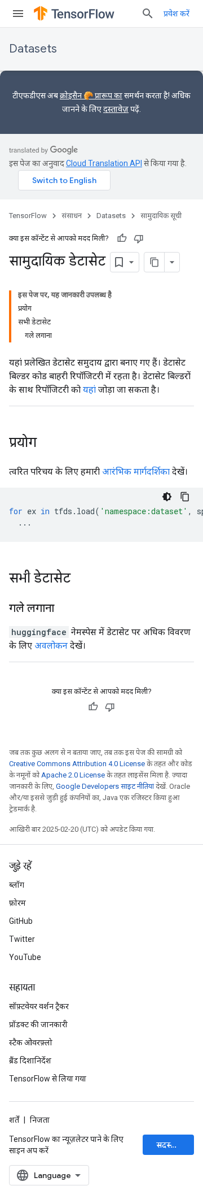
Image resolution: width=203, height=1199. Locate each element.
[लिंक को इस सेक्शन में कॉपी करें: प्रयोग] (48, 443)
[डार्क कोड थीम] (167, 497)
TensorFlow (28, 215)
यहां (89, 389)
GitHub (21, 921)
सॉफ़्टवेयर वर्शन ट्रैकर (39, 1006)
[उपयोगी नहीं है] (138, 238)
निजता (40, 1119)
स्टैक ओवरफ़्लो (30, 1042)
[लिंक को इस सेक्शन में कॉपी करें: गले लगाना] (65, 609)
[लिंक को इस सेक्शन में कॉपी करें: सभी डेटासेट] (81, 579)
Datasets (33, 49)
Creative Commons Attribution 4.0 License (77, 763)
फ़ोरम (17, 902)
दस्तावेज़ (116, 109)
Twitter (22, 939)
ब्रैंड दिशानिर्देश (30, 1060)
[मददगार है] (121, 238)
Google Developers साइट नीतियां (105, 786)
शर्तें (14, 1119)
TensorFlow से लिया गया (47, 1078)
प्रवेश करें (176, 13)
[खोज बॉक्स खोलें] (148, 13)
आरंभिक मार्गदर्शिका (136, 471)
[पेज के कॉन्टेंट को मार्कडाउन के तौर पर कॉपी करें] (154, 262)
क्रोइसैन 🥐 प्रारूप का (91, 95)
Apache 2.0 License (73, 775)
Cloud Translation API (104, 163)
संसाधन (71, 215)
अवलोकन (51, 645)
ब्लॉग (16, 884)
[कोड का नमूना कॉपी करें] (185, 497)
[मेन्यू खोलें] (18, 13)
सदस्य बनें (171, 1145)
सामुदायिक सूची (161, 215)
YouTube (25, 957)
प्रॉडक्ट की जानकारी (38, 1024)
